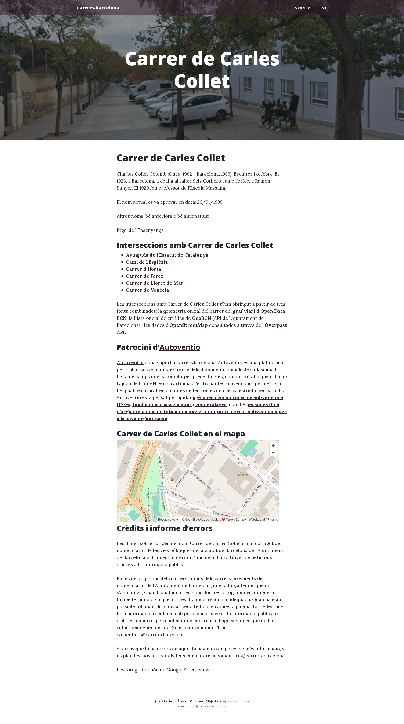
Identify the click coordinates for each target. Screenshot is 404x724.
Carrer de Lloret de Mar (154, 283)
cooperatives (211, 404)
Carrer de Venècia (147, 290)
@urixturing (164, 701)
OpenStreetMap (189, 325)
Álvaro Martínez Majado (197, 701)
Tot (323, 8)
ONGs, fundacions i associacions (154, 404)
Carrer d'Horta (143, 269)
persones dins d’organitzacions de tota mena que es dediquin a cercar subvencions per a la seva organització (202, 411)
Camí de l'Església (147, 262)
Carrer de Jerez (144, 276)
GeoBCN (201, 318)
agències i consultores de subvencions (238, 397)
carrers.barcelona (98, 7)
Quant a (302, 8)
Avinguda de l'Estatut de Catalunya (167, 255)
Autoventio (179, 347)
